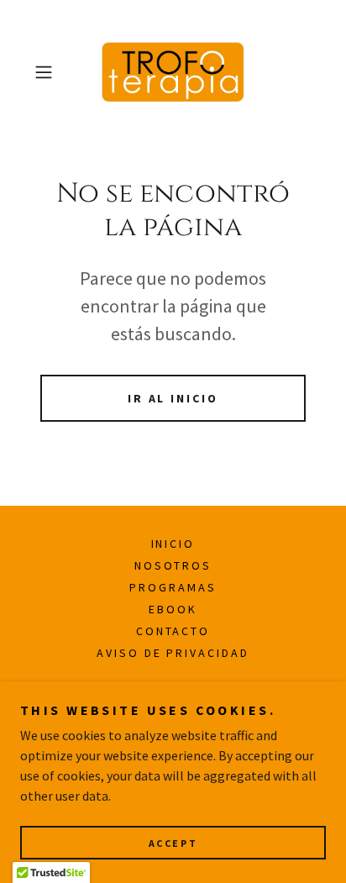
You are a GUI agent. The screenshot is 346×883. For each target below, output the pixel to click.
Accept (173, 843)
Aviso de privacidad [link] (173, 652)
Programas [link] (173, 587)
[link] (173, 71)
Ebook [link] (173, 609)
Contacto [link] (173, 631)
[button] (49, 72)
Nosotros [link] (173, 565)
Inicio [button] (173, 543)
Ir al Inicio (173, 398)
